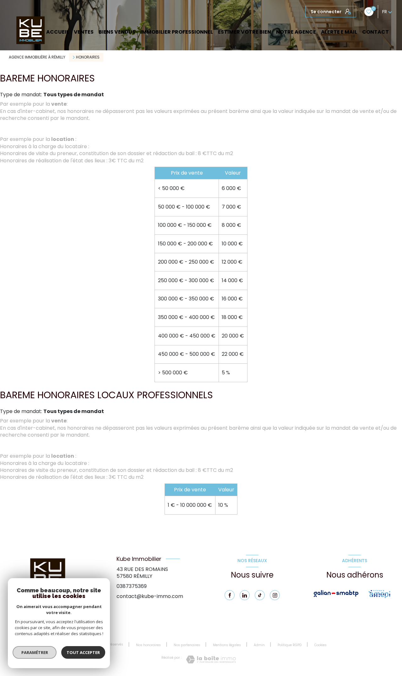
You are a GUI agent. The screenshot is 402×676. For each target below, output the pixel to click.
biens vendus (117, 32)
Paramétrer (34, 652)
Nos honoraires (148, 645)
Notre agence (296, 32)
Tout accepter (83, 652)
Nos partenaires (187, 645)
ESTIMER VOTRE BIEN (244, 32)
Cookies (320, 645)
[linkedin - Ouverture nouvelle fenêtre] (245, 595)
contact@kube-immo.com (150, 596)
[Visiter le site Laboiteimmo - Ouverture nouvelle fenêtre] (211, 659)
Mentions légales (227, 645)
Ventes (84, 32)
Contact (375, 32)
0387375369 (132, 586)
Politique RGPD (290, 645)
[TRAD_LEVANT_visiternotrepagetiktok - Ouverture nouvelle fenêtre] (260, 595)
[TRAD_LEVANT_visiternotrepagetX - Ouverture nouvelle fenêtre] (275, 595)
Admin (259, 645)
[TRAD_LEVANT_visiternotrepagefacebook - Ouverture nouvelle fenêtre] (230, 595)
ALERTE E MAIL (339, 32)
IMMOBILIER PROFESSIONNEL (176, 32)
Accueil (57, 32)
